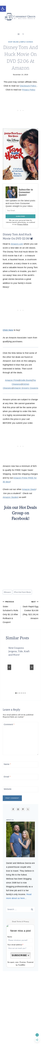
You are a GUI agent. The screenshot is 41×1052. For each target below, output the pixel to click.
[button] (3, 9)
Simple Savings (26, 42)
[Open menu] (19, 34)
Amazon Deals (29, 489)
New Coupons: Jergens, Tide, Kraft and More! (18, 651)
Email (7, 777)
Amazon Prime (12, 380)
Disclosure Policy (28, 86)
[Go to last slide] (9, 667)
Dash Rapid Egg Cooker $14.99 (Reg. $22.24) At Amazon (30, 610)
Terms (19, 921)
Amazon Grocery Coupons (25, 388)
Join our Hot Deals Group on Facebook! (20, 513)
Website (8, 789)
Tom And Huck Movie (22, 592)
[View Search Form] (23, 34)
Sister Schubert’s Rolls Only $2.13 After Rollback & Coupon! (10, 612)
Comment (9, 724)
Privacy (26, 921)
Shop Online (13, 42)
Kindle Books (26, 380)
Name (7, 764)
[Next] (31, 667)
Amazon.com (17, 244)
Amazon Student (10, 497)
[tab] (16, 693)
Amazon (7, 592)
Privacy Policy (28, 90)
